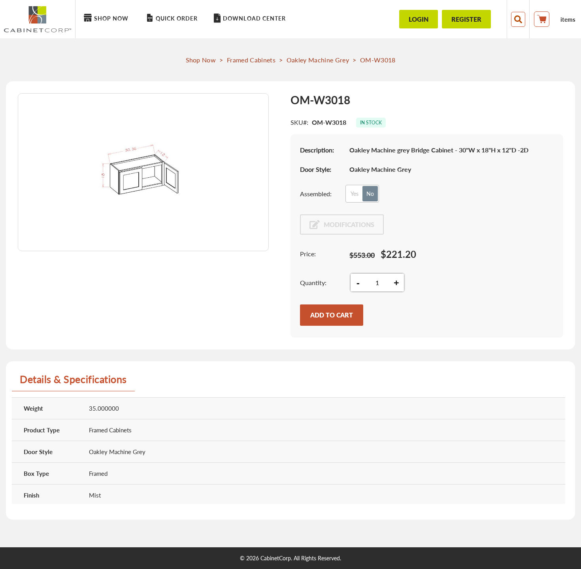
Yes (354, 193)
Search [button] (518, 19)
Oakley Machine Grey (318, 60)
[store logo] (39, 19)
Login (418, 19)
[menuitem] (107, 18)
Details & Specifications (73, 379)
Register (466, 19)
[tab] (73, 382)
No (370, 193)
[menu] (229, 19)
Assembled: (316, 193)
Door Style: (315, 169)
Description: (317, 150)
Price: (308, 253)
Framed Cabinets (251, 60)
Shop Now (201, 60)
